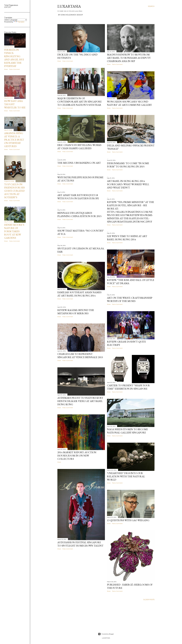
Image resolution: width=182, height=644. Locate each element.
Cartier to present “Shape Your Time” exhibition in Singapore (128, 387)
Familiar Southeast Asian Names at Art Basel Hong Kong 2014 (79, 294)
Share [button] (59, 61)
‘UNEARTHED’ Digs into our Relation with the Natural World (126, 476)
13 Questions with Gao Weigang (128, 520)
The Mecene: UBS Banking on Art (79, 162)
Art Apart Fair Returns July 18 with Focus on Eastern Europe (78, 196)
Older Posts (149, 600)
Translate (21, 22)
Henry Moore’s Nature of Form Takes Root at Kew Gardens (14, 231)
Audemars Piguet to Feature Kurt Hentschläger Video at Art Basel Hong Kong (80, 401)
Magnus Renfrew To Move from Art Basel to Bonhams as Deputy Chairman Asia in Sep (129, 58)
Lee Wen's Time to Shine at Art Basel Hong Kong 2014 (127, 237)
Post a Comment (67, 61)
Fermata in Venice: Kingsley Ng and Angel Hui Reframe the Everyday (14, 58)
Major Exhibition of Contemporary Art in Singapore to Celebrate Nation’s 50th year (79, 101)
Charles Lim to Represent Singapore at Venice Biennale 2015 (80, 355)
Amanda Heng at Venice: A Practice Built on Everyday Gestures (14, 139)
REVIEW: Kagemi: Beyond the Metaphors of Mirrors (75, 311)
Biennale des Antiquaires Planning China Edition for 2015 (79, 214)
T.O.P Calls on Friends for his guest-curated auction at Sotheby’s (14, 191)
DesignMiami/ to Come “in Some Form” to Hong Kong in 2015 (128, 165)
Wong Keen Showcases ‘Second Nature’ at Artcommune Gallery (129, 103)
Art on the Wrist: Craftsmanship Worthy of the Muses (129, 299)
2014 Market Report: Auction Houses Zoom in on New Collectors (76, 455)
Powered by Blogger (107, 634)
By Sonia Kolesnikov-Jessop (70, 15)
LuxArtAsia (69, 6)
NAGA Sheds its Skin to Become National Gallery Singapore (127, 431)
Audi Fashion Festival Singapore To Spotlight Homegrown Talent (80, 544)
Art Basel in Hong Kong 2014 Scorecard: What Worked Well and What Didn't (128, 184)
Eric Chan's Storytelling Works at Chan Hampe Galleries (79, 146)
